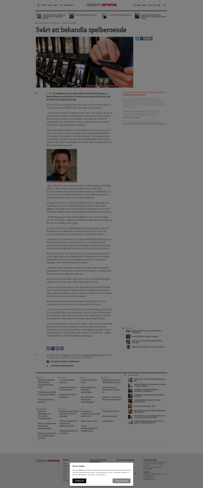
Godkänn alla (79, 481)
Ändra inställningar (121, 481)
